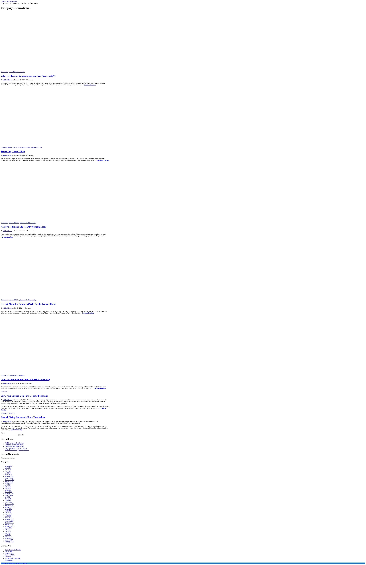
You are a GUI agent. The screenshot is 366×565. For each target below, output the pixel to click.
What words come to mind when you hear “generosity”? (28, 76)
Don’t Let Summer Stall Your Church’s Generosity (25, 379)
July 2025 (7, 485)
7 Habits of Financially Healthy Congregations (23, 227)
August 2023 (8, 509)
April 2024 (8, 500)
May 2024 (8, 499)
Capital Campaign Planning (9, 147)
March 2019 (8, 514)
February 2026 (9, 476)
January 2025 (9, 495)
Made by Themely (21, 563)
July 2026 (7, 468)
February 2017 (9, 538)
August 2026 (8, 466)
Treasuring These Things (13, 151)
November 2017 (9, 523)
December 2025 (9, 480)
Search (3, 433)
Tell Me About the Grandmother (14, 443)
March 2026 (8, 474)
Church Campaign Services (9, 1)
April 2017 (8, 535)
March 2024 (8, 502)
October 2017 (9, 524)
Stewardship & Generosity (17, 72)
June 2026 (8, 469)
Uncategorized (9, 560)
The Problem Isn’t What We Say (14, 446)
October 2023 (9, 505)
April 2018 (8, 516)
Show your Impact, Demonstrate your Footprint (24, 396)
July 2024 (7, 497)
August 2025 (8, 483)
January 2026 (9, 478)
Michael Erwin (7, 80)
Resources (12, 413)
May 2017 (8, 533)
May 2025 (8, 488)
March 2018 (8, 517)
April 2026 (8, 473)
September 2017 (9, 526)
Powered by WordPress (8, 563)
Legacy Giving (9, 553)
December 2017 (9, 521)
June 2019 (8, 512)
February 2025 (9, 493)
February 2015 (9, 541)
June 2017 (8, 531)
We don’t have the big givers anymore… (17, 450)
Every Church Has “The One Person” (16, 448)
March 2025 (8, 492)
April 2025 (8, 490)
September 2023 (9, 507)
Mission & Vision (14, 223)
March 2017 (8, 536)
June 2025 (8, 487)
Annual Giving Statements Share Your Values (23, 417)
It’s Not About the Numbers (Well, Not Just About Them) (28, 304)
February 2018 (9, 519)
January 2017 (9, 540)
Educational (4, 72)
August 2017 (8, 528)
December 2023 (9, 504)
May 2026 (8, 471)
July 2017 (7, 529)
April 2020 (8, 511)
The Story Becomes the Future (14, 445)
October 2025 (9, 481)
